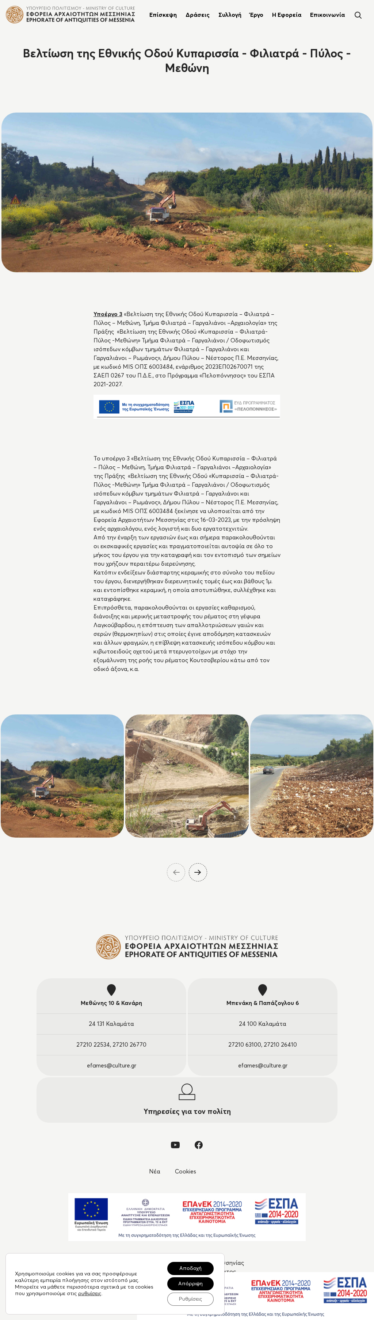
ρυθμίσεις (89, 1293)
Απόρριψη (190, 1283)
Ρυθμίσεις (190, 1299)
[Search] (358, 14)
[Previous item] (176, 872)
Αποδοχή (190, 1268)
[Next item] (198, 872)
